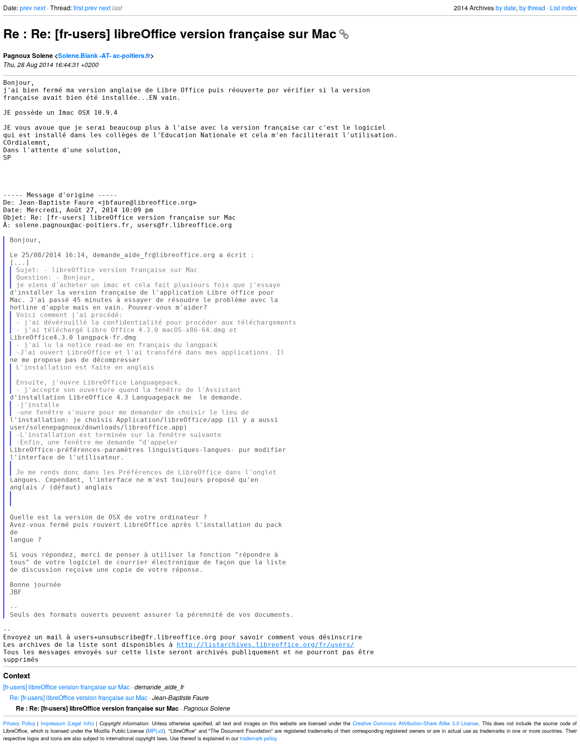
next (39, 7)
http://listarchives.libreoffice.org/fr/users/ (265, 644)
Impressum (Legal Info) (67, 723)
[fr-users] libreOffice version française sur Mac (66, 686)
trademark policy (258, 738)
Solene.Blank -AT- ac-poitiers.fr (104, 55)
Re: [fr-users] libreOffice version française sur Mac (78, 697)
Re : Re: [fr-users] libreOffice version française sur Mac (170, 33)
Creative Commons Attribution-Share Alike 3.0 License (416, 723)
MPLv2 (155, 730)
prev (26, 7)
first (78, 7)
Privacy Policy (19, 723)
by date (506, 7)
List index (563, 7)
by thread (532, 7)
